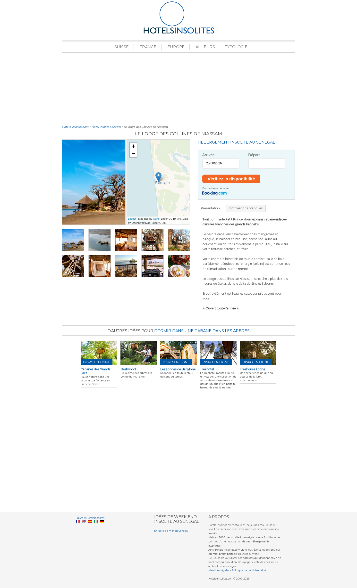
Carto (156, 218)
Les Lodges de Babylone (178, 369)
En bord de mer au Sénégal (171, 530)
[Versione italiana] (96, 527)
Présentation (210, 208)
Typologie (236, 47)
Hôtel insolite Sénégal (106, 127)
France (148, 47)
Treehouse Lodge (252, 369)
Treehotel (207, 369)
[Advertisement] (178, 88)
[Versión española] (90, 527)
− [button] (133, 154)
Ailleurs (205, 47)
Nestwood (128, 369)
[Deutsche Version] (102, 527)
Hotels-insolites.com (75, 127)
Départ (254, 155)
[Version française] (78, 527)
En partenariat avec (216, 188)
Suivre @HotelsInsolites (90, 518)
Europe (176, 47)
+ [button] (133, 146)
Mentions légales (219, 570)
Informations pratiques (246, 208)
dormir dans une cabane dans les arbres (202, 331)
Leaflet (132, 218)
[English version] (84, 527)
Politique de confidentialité (249, 570)
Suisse (121, 47)
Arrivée (208, 155)
